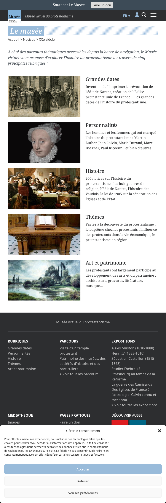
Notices (29, 39)
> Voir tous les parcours (79, 374)
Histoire (14, 358)
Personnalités (19, 353)
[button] (159, 430)
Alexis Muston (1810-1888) (133, 348)
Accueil (13, 39)
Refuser (83, 481)
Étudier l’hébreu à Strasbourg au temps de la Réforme (133, 374)
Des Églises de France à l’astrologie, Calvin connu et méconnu (134, 394)
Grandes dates (20, 348)
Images (14, 422)
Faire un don (102, 5)
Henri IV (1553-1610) (128, 353)
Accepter (83, 469)
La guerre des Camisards (132, 384)
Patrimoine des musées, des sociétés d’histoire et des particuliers (83, 363)
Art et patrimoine (22, 368)
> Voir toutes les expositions (135, 405)
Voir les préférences (83, 493)
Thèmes (14, 363)
